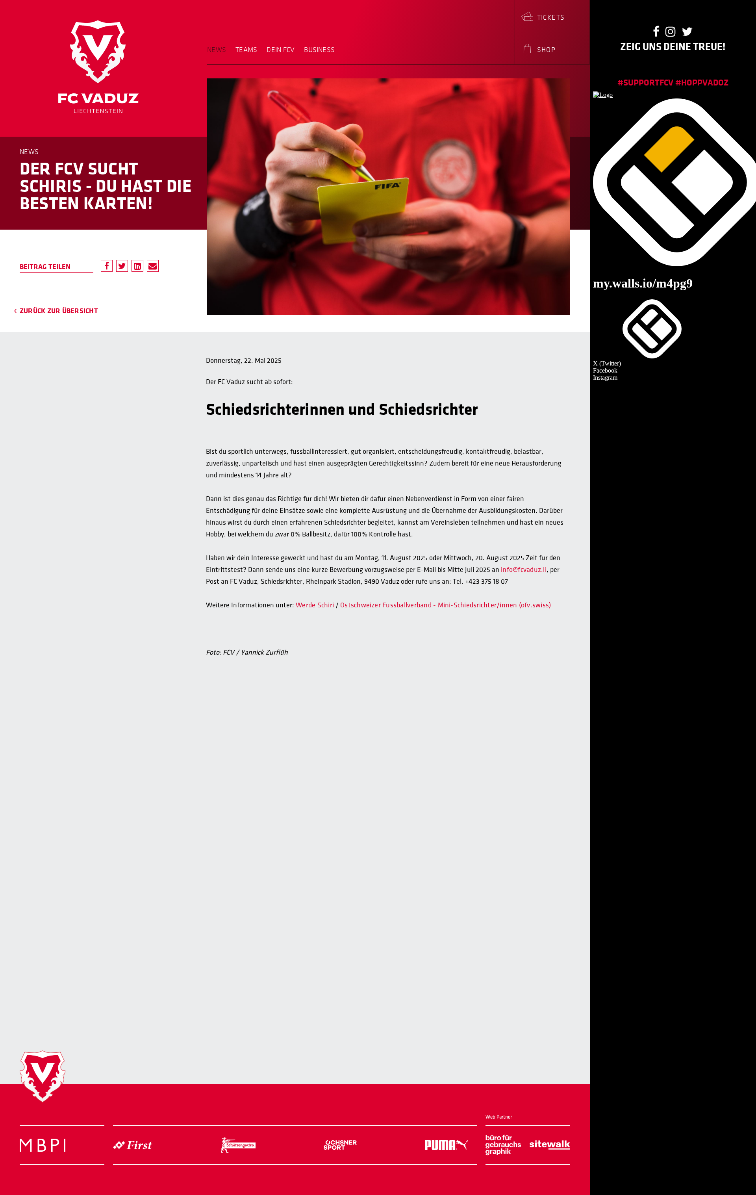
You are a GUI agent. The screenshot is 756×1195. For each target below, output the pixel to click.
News (216, 50)
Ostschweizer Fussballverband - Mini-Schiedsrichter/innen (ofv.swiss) (445, 605)
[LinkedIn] (137, 266)
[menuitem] (219, 55)
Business (319, 50)
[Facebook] (107, 266)
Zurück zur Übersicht (59, 311)
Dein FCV (281, 50)
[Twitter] (122, 266)
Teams (246, 50)
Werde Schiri (315, 605)
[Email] (153, 266)
